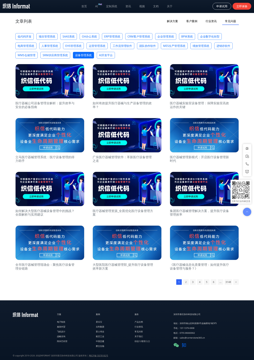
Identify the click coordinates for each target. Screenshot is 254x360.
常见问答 (139, 331)
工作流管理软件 (122, 46)
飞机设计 (61, 331)
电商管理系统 (26, 46)
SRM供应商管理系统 (55, 55)
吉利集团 (100, 326)
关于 (169, 6)
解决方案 (172, 21)
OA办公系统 (89, 36)
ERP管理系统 (112, 36)
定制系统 (111, 6)
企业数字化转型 (209, 36)
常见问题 (230, 21)
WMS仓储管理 (26, 55)
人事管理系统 (49, 46)
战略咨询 (61, 336)
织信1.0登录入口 (142, 341)
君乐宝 (99, 321)
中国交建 (100, 341)
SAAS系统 (69, 36)
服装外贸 (61, 326)
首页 (84, 6)
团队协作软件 (147, 46)
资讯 (128, 6)
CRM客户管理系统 (139, 36)
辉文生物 (100, 346)
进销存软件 (223, 46)
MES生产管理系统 (174, 46)
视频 (142, 6)
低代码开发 (24, 36)
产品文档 (139, 321)
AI (98, 5)
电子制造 (61, 321)
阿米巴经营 (62, 341)
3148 (228, 282)
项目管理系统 (47, 36)
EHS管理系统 (73, 46)
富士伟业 (100, 331)
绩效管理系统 (201, 46)
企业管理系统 (165, 36)
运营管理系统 (97, 46)
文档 (156, 6)
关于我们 (139, 336)
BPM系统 (187, 36)
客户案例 (191, 21)
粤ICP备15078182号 (98, 355)
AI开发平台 (106, 55)
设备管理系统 (83, 55)
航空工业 (100, 336)
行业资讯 (211, 21)
